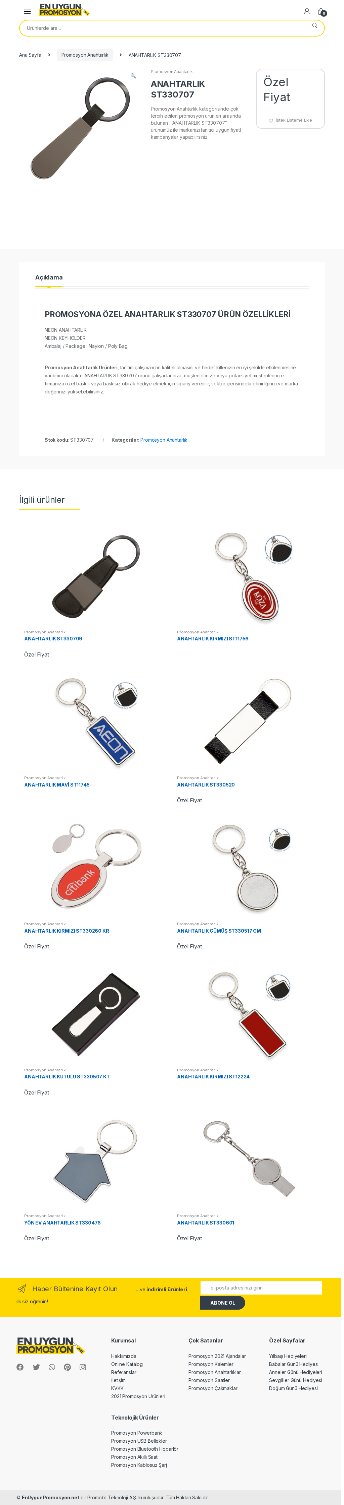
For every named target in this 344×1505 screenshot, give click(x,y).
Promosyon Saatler (209, 1380)
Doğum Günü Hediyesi (293, 1388)
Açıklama (49, 277)
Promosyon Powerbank (136, 1433)
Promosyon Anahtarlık (85, 55)
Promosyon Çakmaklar (212, 1388)
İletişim (118, 1380)
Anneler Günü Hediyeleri (295, 1372)
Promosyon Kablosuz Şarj (139, 1465)
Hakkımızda (123, 1356)
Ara (314, 28)
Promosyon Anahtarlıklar (214, 1372)
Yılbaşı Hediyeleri (287, 1356)
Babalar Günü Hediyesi (293, 1364)
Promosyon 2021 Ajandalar (217, 1356)
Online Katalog (127, 1364)
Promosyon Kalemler (210, 1364)
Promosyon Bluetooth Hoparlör (144, 1449)
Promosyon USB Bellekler (139, 1441)
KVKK (117, 1388)
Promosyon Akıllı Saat (134, 1457)
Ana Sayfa (30, 55)
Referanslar (123, 1372)
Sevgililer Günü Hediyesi (295, 1380)
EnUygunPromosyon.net (50, 1497)
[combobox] (162, 28)
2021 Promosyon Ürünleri (138, 1396)
